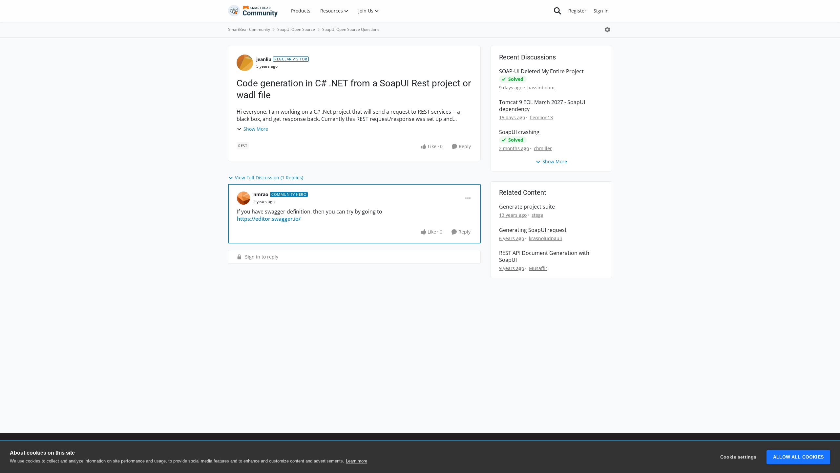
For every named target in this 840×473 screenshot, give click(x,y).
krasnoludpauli (545, 238)
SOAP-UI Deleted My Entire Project (541, 71)
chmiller (543, 148)
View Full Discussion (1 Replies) (269, 177)
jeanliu (263, 59)
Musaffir (538, 268)
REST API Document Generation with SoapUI (544, 256)
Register (577, 11)
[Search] (557, 11)
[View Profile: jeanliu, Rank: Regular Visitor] (245, 63)
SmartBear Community (249, 29)
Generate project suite (527, 206)
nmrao (260, 194)
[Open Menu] (607, 29)
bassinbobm (541, 87)
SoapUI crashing (519, 132)
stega (537, 215)
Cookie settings (738, 457)
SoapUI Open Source (296, 29)
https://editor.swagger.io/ (269, 218)
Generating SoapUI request (533, 230)
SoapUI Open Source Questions (350, 29)
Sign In (601, 11)
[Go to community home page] (253, 11)
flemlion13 (541, 117)
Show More (255, 129)
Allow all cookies (798, 457)
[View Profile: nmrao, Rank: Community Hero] (243, 198)
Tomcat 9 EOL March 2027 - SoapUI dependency (542, 106)
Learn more (356, 461)
